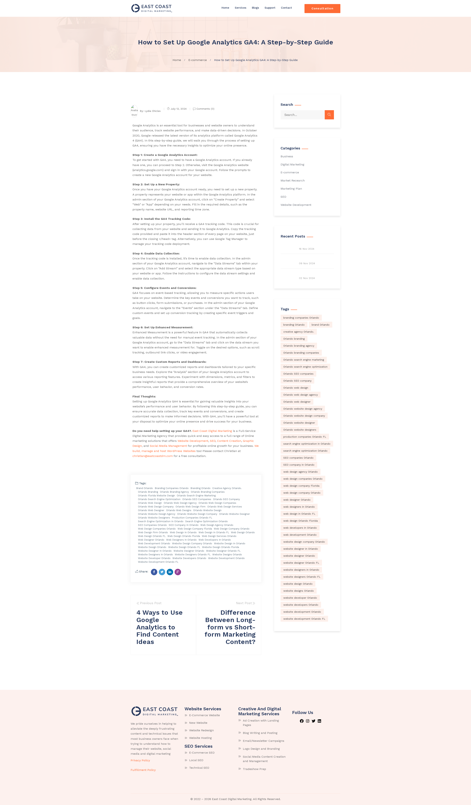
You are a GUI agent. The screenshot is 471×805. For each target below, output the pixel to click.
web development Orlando (154, 543)
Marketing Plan (291, 188)
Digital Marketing (292, 164)
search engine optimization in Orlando (160, 521)
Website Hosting (200, 738)
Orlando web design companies (217, 503)
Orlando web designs (178, 510)
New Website (198, 722)
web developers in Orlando (215, 539)
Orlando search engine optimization (159, 499)
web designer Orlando (151, 539)
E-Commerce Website (204, 715)
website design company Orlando (192, 543)
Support (270, 7)
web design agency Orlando (216, 525)
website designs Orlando (227, 554)
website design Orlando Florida (220, 547)
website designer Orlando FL (223, 550)
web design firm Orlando (153, 532)
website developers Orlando (189, 558)
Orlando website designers (154, 517)
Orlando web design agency (180, 503)
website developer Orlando (154, 558)
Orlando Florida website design (156, 495)
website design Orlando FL (184, 547)
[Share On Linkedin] (170, 572)
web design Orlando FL (152, 536)
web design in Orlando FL (214, 532)
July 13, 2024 (179, 108)
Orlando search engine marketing (196, 495)
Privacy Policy (140, 760)
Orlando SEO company (226, 499)
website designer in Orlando (155, 550)
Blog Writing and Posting (260, 733)
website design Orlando (152, 547)
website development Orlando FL (158, 561)
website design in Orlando (229, 543)
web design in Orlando (183, 532)
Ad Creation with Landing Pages (261, 723)
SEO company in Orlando (184, 525)
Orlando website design (207, 510)
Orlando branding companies (208, 491)
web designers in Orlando (181, 539)
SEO (283, 196)
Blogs (255, 7)
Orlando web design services (224, 506)
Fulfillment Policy (143, 770)
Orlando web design (150, 503)
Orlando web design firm (191, 506)
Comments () (205, 108)
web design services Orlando (219, 536)
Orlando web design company (156, 506)
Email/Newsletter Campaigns (263, 741)
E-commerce (290, 172)
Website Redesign (201, 730)
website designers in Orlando (155, 554)
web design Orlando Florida (183, 536)
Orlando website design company (197, 514)
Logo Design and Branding (261, 748)
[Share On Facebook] (154, 572)
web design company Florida (195, 528)
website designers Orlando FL (192, 554)
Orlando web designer (151, 510)
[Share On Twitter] (162, 572)
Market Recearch (293, 180)
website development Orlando (226, 558)
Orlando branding (148, 491)
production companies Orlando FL (192, 517)
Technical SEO (199, 767)
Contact (286, 7)
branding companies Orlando (172, 488)
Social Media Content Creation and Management (264, 759)
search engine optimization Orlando (206, 521)
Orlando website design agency (156, 514)
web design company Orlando (231, 528)
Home (225, 7)
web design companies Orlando (157, 528)
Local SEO (196, 760)
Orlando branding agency (174, 491)
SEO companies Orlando (152, 525)
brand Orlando (144, 488)
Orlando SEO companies (196, 499)
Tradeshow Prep (254, 769)
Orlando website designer (234, 514)
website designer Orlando (188, 550)
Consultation (322, 8)
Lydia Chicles (153, 110)
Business (287, 156)
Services (240, 7)
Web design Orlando (243, 532)
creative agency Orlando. (227, 488)
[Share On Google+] (178, 572)
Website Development (296, 205)
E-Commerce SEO (202, 752)
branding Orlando (200, 488)
